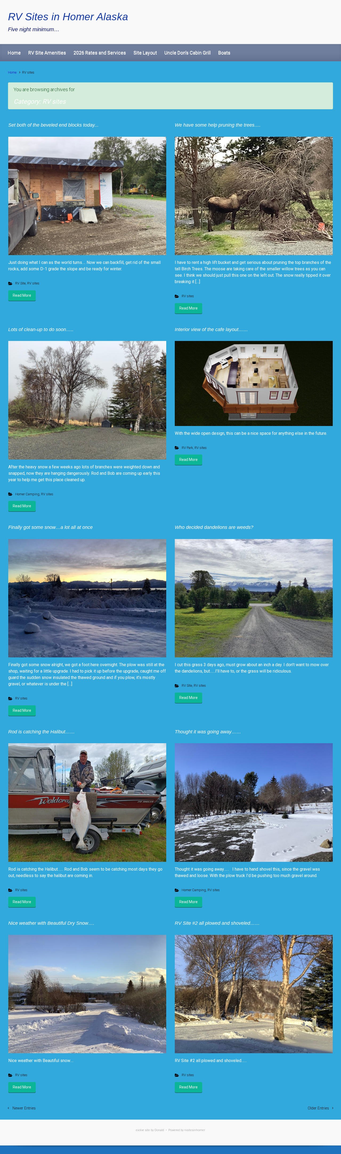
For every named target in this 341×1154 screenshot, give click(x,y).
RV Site (20, 283)
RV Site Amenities (47, 52)
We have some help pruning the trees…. (218, 125)
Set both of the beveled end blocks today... (53, 125)
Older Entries (318, 1108)
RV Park (187, 448)
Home (14, 52)
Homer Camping (27, 494)
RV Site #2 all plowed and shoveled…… (217, 923)
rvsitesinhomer (194, 1130)
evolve (140, 1130)
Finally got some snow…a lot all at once (50, 527)
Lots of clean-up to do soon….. (41, 329)
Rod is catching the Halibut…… (41, 731)
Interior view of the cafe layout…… (211, 329)
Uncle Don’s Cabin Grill (187, 52)
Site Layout (145, 52)
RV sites (33, 283)
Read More (22, 295)
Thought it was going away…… (208, 731)
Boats (224, 52)
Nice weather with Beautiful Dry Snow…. (51, 923)
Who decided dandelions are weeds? (214, 527)
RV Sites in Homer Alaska (68, 16)
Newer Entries (24, 1108)
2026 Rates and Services (100, 52)
